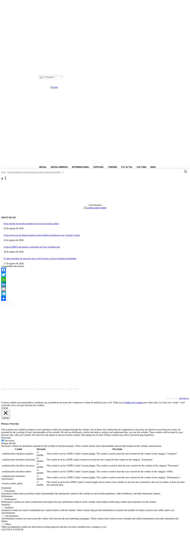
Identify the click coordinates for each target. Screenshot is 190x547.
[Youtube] (77, 77)
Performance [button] (7, 496)
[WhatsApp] (95, 279)
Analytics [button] (5, 504)
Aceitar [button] (4, 408)
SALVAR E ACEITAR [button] (12, 529)
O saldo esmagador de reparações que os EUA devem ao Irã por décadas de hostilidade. (40, 258)
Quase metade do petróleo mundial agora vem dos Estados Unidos (31, 223)
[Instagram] (69, 77)
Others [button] (4, 521)
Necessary (9, 440)
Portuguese (49, 77)
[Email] (95, 289)
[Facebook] (65, 77)
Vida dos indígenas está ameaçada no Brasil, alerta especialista (34, 172)
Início (3, 172)
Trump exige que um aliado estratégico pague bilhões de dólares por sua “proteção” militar (42, 235)
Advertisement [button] (8, 513)
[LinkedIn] (95, 284)
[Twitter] (73, 77)
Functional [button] (6, 488)
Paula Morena (184, 398)
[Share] (95, 298)
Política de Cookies (134, 402)
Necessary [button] (6, 437)
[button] (185, 171)
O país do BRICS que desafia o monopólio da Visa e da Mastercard (32, 247)
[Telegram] (95, 293)
